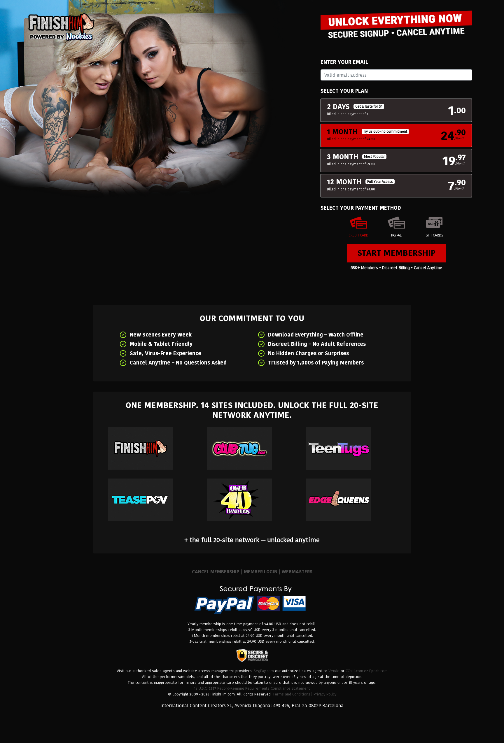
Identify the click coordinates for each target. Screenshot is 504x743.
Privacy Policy (325, 694)
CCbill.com (354, 671)
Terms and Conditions (291, 694)
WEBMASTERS (297, 571)
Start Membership (396, 253)
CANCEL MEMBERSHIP (215, 571)
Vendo (334, 671)
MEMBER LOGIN (260, 571)
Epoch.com (378, 671)
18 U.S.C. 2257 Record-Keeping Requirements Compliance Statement (252, 688)
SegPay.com (264, 671)
